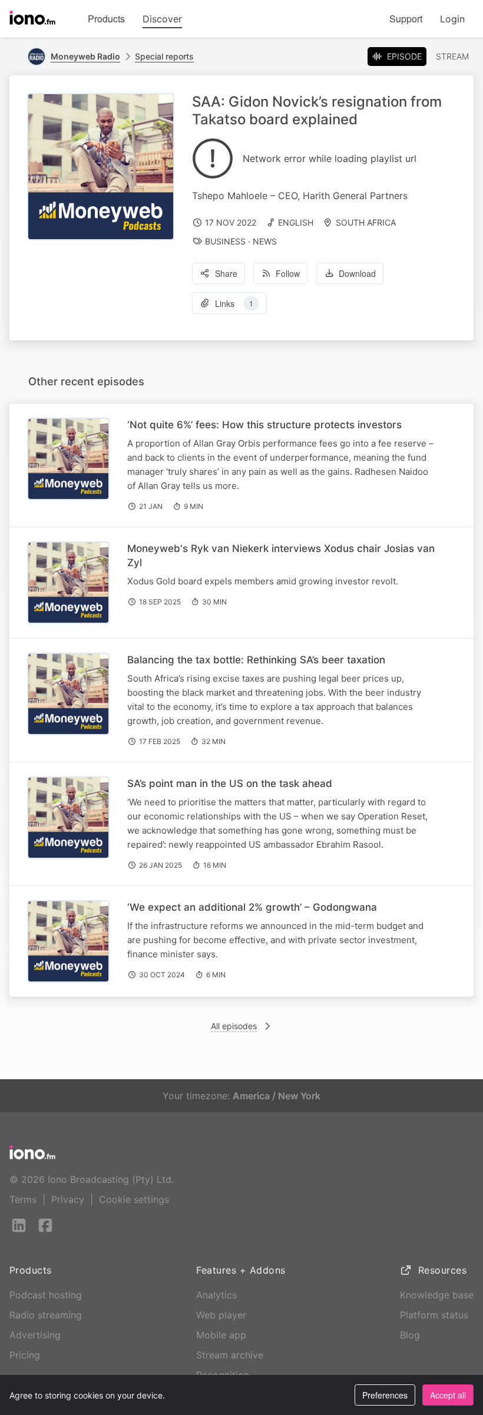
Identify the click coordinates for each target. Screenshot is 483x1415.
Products (106, 18)
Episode (404, 56)
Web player (221, 1315)
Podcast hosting (45, 1295)
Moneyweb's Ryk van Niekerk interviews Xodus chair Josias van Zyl (281, 555)
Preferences (385, 1395)
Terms (23, 1199)
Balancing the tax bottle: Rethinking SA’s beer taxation (256, 660)
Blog (410, 1335)
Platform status (434, 1315)
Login (452, 19)
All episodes (234, 1026)
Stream (452, 56)
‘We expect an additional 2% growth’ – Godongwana (252, 907)
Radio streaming (45, 1315)
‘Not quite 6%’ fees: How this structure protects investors (264, 425)
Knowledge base (437, 1295)
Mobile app (221, 1335)
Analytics (216, 1295)
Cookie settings (134, 1199)
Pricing (24, 1355)
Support (405, 18)
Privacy (67, 1199)
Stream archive (229, 1355)
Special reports (164, 56)
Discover (162, 19)
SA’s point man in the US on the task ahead (229, 783)
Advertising (35, 1335)
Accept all (448, 1395)
